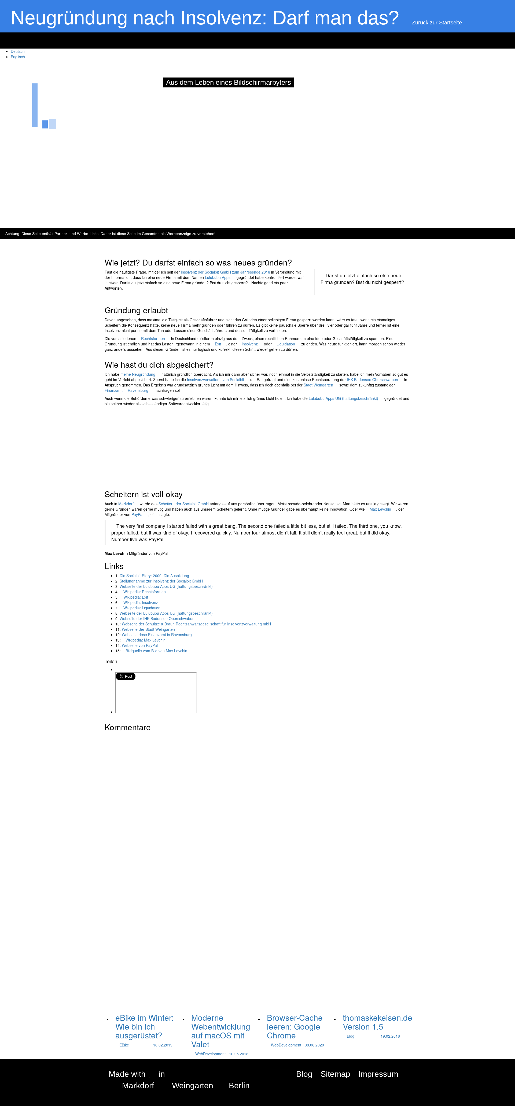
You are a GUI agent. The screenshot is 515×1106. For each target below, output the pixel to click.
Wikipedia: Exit (135, 597)
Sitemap (335, 1074)
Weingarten (192, 1085)
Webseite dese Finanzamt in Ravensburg (157, 634)
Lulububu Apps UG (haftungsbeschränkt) (343, 398)
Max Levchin (380, 509)
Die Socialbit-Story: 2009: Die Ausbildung (154, 575)
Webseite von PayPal (140, 645)
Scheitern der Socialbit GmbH (184, 503)
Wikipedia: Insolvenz (140, 602)
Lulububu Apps (217, 277)
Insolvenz (250, 343)
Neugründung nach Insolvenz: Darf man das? (205, 17)
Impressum (378, 1074)
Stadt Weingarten (318, 385)
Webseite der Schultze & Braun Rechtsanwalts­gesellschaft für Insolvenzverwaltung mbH (196, 623)
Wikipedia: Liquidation (141, 607)
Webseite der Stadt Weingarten (148, 629)
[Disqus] (257, 801)
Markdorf (126, 503)
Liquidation (286, 343)
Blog (304, 1074)
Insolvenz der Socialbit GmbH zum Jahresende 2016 (225, 272)
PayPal (137, 514)
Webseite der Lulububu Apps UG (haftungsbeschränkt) (166, 586)
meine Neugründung (137, 374)
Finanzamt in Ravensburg (126, 390)
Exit (218, 343)
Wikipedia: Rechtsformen (144, 591)
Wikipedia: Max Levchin (145, 640)
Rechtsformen (153, 338)
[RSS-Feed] (406, 1074)
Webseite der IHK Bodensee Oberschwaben (157, 618)
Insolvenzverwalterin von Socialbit (215, 379)
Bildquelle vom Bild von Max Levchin (156, 650)
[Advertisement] (161, 204)
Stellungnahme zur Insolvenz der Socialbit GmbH (161, 581)
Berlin (239, 1085)
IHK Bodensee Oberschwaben (372, 379)
